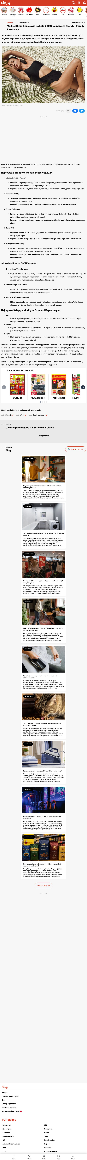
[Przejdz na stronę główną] (5, 3)
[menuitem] (14, 1157)
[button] (73, 2)
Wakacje (8, 415)
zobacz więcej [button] (43, 885)
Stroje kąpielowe (39, 415)
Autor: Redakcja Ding (78, 22)
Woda (22, 415)
